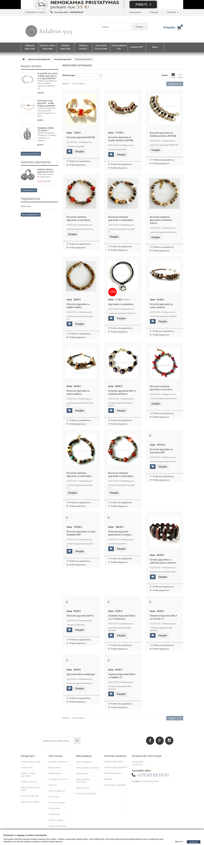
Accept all (194, 841)
